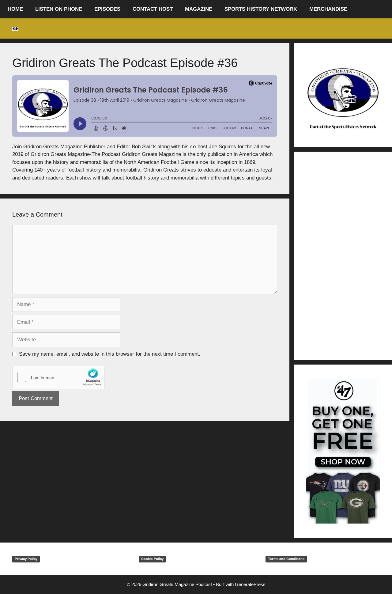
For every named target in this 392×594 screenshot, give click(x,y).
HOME (15, 9)
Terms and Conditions (286, 559)
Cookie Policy (152, 559)
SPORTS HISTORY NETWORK (260, 9)
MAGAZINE (198, 9)
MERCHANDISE (328, 9)
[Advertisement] (343, 256)
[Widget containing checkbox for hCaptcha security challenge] (58, 377)
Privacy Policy (26, 559)
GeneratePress (250, 584)
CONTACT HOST (153, 9)
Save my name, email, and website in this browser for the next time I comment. (109, 354)
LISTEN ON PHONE (58, 9)
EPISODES (107, 9)
